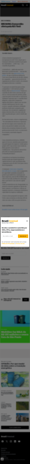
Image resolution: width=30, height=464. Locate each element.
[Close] (27, 221)
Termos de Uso (20, 243)
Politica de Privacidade (8, 243)
